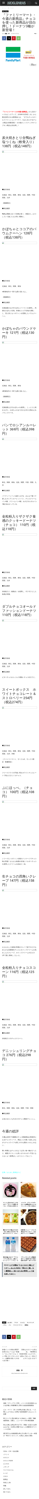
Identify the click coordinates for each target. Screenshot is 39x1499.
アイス (16, 1322)
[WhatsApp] (18, 38)
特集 (4, 1486)
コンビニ (22, 1322)
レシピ (5, 1473)
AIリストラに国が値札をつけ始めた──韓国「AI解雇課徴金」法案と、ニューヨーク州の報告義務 (19, 1419)
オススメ (6, 1457)
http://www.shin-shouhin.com (19, 1373)
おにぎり (10, 1322)
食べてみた (11, 8)
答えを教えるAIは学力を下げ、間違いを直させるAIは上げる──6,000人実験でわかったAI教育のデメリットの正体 (20, 1427)
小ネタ (5, 1476)
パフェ (4, 1325)
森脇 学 (7, 33)
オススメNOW (8, 1461)
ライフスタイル (8, 1470)
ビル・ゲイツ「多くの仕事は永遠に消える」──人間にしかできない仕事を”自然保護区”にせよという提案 (19, 1412)
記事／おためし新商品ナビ (11, 1172)
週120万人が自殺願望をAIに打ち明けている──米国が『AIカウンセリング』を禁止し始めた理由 (20, 1434)
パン (10, 1325)
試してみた (7, 1489)
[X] (9, 38)
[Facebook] (4, 38)
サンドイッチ (30, 1322)
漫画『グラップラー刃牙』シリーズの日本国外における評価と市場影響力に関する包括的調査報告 (20, 1404)
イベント (6, 1454)
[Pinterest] (14, 38)
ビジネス (6, 1464)
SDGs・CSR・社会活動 (11, 1451)
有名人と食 (7, 1482)
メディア (6, 1467)
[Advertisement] (19, 88)
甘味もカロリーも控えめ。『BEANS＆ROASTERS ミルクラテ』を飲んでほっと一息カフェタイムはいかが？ (28, 1354)
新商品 (26, 1325)
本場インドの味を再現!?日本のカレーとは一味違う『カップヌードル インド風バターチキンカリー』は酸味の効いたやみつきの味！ (10, 1355)
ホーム (4, 8)
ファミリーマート (17, 1325)
